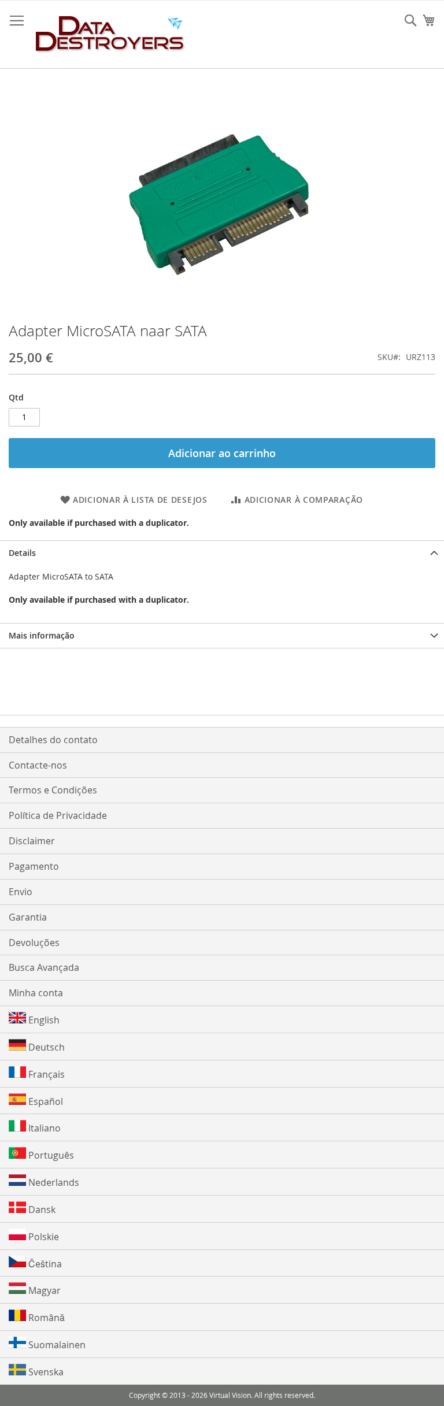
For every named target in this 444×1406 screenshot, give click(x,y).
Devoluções (34, 942)
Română (45, 1317)
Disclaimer (32, 840)
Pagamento (34, 866)
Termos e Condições (53, 790)
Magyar (43, 1290)
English (43, 1020)
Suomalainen (56, 1344)
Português (50, 1155)
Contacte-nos (38, 765)
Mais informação (42, 635)
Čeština (44, 1263)
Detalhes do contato (53, 739)
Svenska (45, 1372)
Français (45, 1074)
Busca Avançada (44, 967)
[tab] (222, 552)
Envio (20, 891)
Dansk (41, 1209)
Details (22, 552)
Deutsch (45, 1047)
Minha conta (36, 992)
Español (44, 1101)
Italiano (43, 1128)
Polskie (42, 1236)
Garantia (28, 917)
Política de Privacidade (58, 815)
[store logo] (110, 35)
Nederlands (52, 1182)
